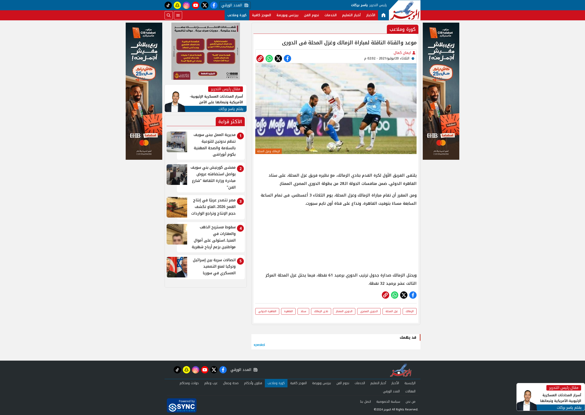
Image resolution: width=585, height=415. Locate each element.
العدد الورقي (230, 5)
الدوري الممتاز (344, 311)
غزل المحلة (392, 311)
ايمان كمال (403, 52)
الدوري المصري (369, 311)
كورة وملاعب (237, 15)
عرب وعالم (211, 383)
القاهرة (288, 311)
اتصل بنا (365, 402)
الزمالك (410, 311)
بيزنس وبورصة (287, 15)
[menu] (178, 15)
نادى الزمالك (321, 311)
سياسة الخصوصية (388, 402)
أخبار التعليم (351, 15)
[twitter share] (278, 58)
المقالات (410, 391)
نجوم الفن (311, 15)
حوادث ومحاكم (189, 383)
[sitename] (400, 370)
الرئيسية (409, 383)
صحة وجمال (231, 383)
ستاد (303, 311)
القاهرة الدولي (267, 311)
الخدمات (330, 15)
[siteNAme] (404, 10)
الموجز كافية (261, 15)
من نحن (410, 402)
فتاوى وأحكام (253, 383)
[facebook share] (287, 58)
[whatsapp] (260, 58)
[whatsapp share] (269, 58)
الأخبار (370, 15)
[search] (169, 15)
